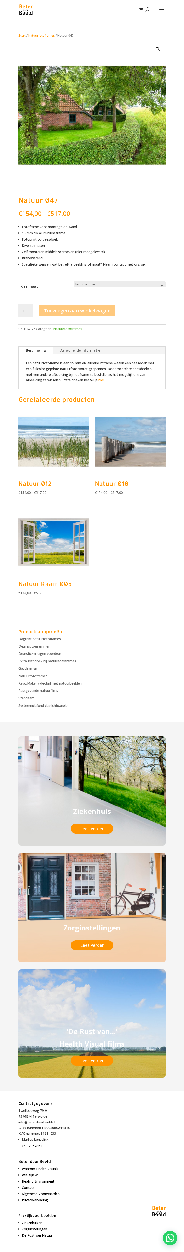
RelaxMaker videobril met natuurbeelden (50, 683)
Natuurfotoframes (41, 35)
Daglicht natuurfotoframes (39, 639)
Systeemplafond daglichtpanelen (43, 705)
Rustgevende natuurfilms (38, 690)
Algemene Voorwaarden (41, 1193)
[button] (158, 49)
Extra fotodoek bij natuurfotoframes (47, 661)
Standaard (26, 698)
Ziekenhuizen (32, 1223)
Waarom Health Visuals (40, 1168)
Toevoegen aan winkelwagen (77, 310)
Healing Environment (38, 1181)
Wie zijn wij (30, 1175)
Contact (28, 1187)
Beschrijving (36, 350)
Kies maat (29, 286)
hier (101, 380)
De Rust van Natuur (37, 1235)
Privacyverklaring (35, 1200)
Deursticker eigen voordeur (39, 653)
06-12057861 (32, 1145)
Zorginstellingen (34, 1229)
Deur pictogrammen (34, 646)
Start (22, 35)
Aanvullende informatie (80, 350)
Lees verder (92, 828)
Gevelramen (27, 668)
